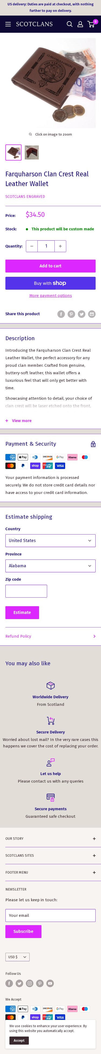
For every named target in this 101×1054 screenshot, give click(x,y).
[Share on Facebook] (61, 314)
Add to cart (50, 265)
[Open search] (70, 24)
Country (12, 528)
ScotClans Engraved (25, 196)
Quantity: (14, 246)
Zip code (13, 579)
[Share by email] (92, 314)
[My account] (80, 24)
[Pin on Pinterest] (71, 314)
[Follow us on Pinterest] (40, 983)
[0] (91, 24)
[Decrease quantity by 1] (31, 246)
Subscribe (23, 931)
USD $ (13, 957)
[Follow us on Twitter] (19, 983)
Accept (19, 1040)
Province (13, 554)
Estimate (22, 612)
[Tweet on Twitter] (81, 314)
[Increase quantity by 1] (60, 246)
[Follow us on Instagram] (29, 983)
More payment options (50, 295)
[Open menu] (8, 24)
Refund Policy (18, 636)
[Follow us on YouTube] (50, 983)
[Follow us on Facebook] (9, 983)
